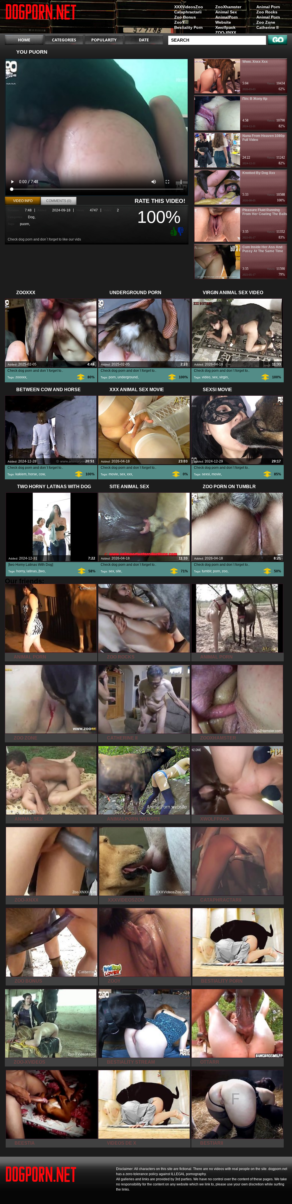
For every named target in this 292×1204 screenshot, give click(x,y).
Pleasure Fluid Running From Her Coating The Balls (264, 212)
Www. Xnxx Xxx (255, 62)
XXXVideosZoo (188, 7)
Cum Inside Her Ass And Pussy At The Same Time (262, 249)
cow (42, 474)
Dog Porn (41, 18)
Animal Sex (226, 12)
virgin (223, 377)
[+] (173, 231)
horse (32, 474)
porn (112, 377)
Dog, (31, 217)
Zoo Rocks (266, 12)
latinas (32, 571)
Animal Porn (268, 7)
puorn (24, 224)
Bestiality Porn (188, 27)
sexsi (206, 474)
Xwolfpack (225, 27)
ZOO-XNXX (225, 32)
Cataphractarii (188, 12)
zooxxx (20, 377)
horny (20, 571)
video (206, 377)
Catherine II (267, 27)
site (118, 571)
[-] (181, 231)
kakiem (21, 474)
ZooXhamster (228, 7)
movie (113, 474)
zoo (225, 571)
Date (144, 40)
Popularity (104, 40)
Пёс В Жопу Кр (254, 99)
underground (127, 377)
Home (24, 40)
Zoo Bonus (185, 17)
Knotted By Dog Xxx (258, 173)
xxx (129, 474)
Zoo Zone (265, 22)
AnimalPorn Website (226, 20)
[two (41, 571)
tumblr (206, 571)
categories (64, 40)
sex (215, 377)
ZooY (179, 22)
